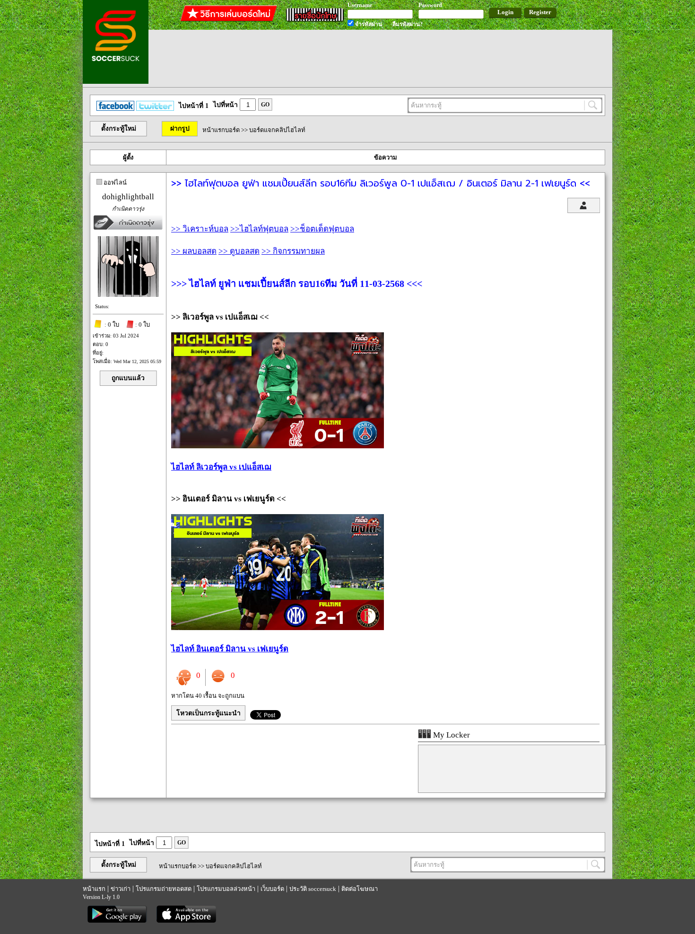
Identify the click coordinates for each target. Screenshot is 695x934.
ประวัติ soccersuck (312, 888)
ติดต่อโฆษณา (359, 888)
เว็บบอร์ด (272, 888)
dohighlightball (128, 196)
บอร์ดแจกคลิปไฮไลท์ (277, 129)
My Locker (450, 734)
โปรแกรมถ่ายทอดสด (163, 888)
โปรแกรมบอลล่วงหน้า (226, 888)
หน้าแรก (94, 888)
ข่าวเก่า (120, 888)
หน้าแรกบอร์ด (221, 129)
